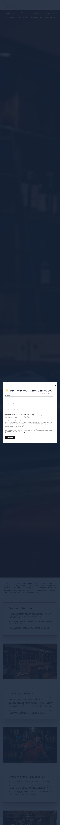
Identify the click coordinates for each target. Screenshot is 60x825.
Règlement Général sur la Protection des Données (19, 414)
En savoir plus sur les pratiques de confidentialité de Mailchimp (23, 432)
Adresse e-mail (10, 404)
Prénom (7, 395)
